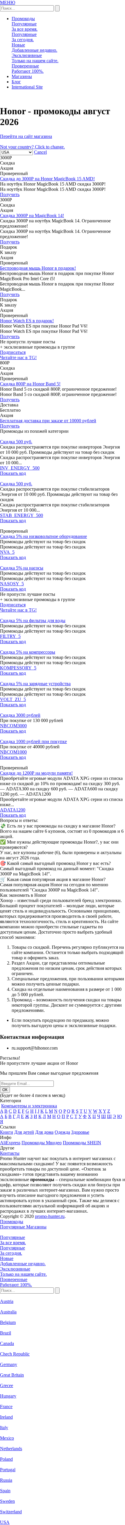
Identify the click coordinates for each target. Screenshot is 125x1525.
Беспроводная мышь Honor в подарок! (38, 268)
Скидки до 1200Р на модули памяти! (36, 773)
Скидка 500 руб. (16, 441)
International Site (27, 86)
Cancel (40, 152)
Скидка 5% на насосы (21, 567)
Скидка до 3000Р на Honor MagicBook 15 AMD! (47, 178)
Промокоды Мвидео (42, 1142)
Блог (16, 81)
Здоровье (80, 1132)
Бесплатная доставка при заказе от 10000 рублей (48, 420)
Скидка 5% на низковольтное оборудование (43, 536)
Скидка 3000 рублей (20, 715)
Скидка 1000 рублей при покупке (33, 741)
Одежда (62, 1132)
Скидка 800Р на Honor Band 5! (30, 383)
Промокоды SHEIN (82, 1142)
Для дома (44, 1132)
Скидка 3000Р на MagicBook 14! (32, 215)
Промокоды (23, 18)
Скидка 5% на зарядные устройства (35, 683)
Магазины (22, 76)
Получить (9, 194)
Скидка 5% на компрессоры (27, 652)
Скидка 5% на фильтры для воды (32, 620)
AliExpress (10, 1142)
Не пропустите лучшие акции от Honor (39, 1063)
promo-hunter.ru (50, 1216)
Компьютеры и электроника (29, 1105)
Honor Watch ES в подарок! (27, 320)
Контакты (9, 1153)
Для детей (24, 1132)
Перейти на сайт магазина (26, 136)
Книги (6, 1132)
